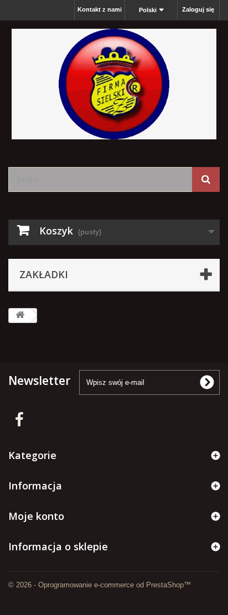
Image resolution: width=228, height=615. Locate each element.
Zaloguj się (198, 9)
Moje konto (36, 516)
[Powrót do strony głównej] (19, 315)
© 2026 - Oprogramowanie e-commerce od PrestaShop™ (99, 585)
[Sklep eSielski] (114, 84)
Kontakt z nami (99, 9)
